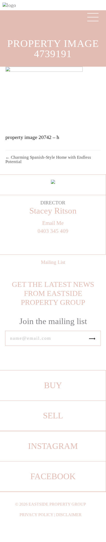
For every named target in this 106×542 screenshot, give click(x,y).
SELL (53, 415)
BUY (53, 385)
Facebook (53, 476)
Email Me (53, 223)
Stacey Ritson (53, 211)
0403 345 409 (53, 231)
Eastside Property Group (57, 504)
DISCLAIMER (69, 515)
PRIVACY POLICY (36, 515)
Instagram (53, 446)
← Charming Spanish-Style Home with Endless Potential (48, 159)
